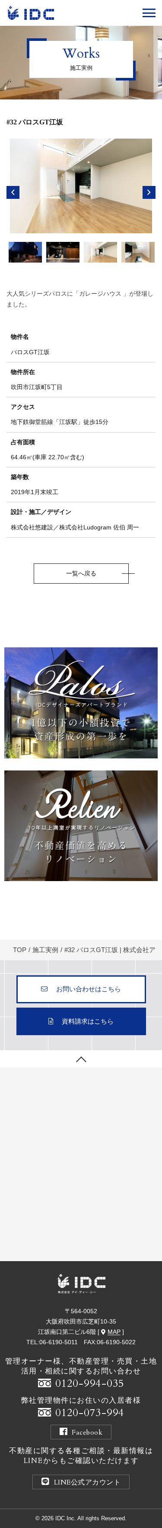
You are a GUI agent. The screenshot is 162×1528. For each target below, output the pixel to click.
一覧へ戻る (81, 573)
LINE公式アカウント (87, 1482)
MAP (114, 1331)
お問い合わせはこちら (88, 989)
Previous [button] (12, 192)
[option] (81, 186)
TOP (19, 949)
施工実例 (45, 949)
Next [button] (149, 192)
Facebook (87, 1432)
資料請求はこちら (88, 1021)
